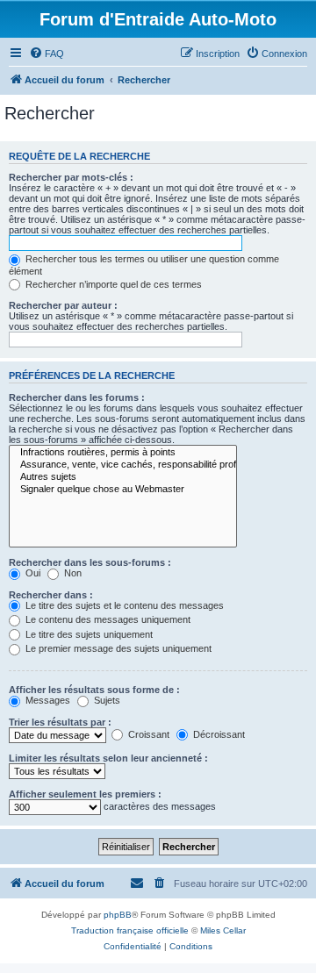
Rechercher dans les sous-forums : (90, 562)
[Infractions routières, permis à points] (123, 453)
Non (71, 573)
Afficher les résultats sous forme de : (94, 689)
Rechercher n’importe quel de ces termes (112, 284)
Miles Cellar (223, 930)
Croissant (147, 734)
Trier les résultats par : (60, 722)
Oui (31, 573)
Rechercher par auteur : (63, 305)
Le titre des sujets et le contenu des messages (123, 605)
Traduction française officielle (130, 930)
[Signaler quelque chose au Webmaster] (123, 489)
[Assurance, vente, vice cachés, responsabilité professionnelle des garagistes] (123, 465)
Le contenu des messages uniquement (106, 619)
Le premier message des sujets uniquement (117, 648)
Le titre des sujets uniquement (88, 634)
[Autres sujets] (123, 477)
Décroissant (217, 734)
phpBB (118, 914)
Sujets (105, 700)
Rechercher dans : (51, 595)
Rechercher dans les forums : (77, 397)
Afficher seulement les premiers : (85, 794)
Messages (46, 700)
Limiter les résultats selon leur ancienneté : (108, 758)
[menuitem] (46, 53)
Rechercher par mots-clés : (71, 177)
